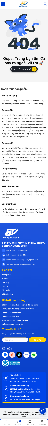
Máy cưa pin (7, 118)
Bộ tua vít (5, 177)
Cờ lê (4, 174)
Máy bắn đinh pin (23, 127)
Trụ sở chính (15, 375)
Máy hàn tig (31, 191)
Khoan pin (6, 115)
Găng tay (16, 101)
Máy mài (5, 151)
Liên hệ (5, 286)
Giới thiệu (6, 282)
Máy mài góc (28, 151)
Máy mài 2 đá (15, 151)
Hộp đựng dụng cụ (9, 212)
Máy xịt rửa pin (8, 127)
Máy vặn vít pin (17, 115)
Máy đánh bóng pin (19, 124)
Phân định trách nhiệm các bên (15, 320)
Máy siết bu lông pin (33, 115)
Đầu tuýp (5, 180)
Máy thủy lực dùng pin (35, 134)
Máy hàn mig (19, 191)
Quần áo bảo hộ (18, 104)
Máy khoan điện (8, 148)
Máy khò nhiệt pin (38, 127)
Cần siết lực (30, 177)
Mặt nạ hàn (26, 194)
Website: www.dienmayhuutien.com (20, 264)
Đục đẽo (31, 174)
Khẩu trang (38, 104)
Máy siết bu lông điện (33, 148)
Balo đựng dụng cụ (26, 212)
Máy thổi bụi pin (28, 121)
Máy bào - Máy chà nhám (26, 157)
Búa (12, 177)
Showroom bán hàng (19, 385)
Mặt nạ (29, 104)
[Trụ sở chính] (5, 378)
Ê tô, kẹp (39, 177)
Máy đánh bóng (28, 154)
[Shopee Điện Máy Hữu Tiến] (12, 355)
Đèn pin (5, 137)
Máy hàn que (7, 191)
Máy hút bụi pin (14, 121)
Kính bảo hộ (27, 101)
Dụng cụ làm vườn (17, 215)
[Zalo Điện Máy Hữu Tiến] (26, 355)
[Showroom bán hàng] (5, 388)
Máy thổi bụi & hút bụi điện (28, 160)
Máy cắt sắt (41, 154)
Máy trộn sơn (11, 160)
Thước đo (20, 177)
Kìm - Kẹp (40, 174)
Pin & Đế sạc (15, 137)
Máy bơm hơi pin (35, 124)
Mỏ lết (10, 174)
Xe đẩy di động (8, 209)
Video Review (7, 294)
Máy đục (20, 148)
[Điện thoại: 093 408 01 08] (3, 255)
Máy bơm (20, 209)
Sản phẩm (6, 290)
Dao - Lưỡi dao (20, 174)
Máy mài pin (18, 118)
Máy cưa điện (8, 157)
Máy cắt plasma (13, 194)
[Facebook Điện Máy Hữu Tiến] (5, 355)
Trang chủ (6, 275)
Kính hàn (35, 194)
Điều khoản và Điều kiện (12, 324)
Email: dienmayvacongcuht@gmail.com (22, 260)
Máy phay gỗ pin (27, 130)
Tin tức (5, 278)
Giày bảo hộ (6, 101)
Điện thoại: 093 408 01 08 (17, 255)
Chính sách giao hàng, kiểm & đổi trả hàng (20, 305)
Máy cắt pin (30, 118)
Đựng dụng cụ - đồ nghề (35, 209)
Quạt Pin (24, 137)
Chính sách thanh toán (11, 313)
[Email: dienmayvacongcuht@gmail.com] (3, 259)
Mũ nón (36, 101)
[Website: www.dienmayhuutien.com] (3, 264)
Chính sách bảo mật (10, 316)
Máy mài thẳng (14, 154)
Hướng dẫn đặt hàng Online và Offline (18, 309)
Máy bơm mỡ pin (17, 134)
